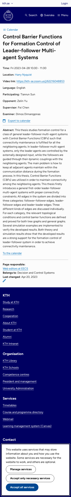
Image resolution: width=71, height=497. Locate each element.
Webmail (8, 419)
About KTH (9, 323)
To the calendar (12, 253)
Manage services (21, 469)
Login (64, 3)
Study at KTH (11, 302)
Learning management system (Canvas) (27, 426)
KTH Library (10, 360)
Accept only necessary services (30, 478)
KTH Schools (11, 367)
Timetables (9, 405)
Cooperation (10, 316)
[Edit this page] (4, 280)
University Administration (18, 388)
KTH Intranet (10, 343)
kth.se (6, 3)
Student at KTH (12, 329)
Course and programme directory (23, 412)
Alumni (7, 336)
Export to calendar (19, 120)
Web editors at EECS (15, 268)
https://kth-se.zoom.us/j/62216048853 (40, 81)
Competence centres (16, 374)
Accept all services (22, 487)
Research (8, 309)
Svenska (49, 15)
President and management (20, 381)
